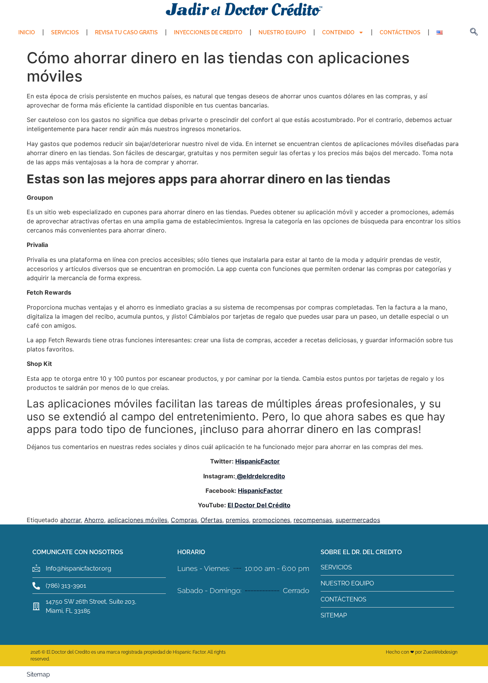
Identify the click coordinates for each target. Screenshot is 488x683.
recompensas (313, 520)
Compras (184, 520)
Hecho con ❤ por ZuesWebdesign (422, 652)
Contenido (338, 32)
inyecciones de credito (208, 32)
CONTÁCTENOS (400, 32)
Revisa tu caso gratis (126, 32)
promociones (271, 520)
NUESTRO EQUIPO (282, 32)
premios (237, 520)
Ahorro (94, 520)
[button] (474, 32)
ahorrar (70, 520)
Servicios (65, 32)
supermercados (358, 520)
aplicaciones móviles (137, 520)
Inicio (26, 32)
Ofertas (211, 520)
